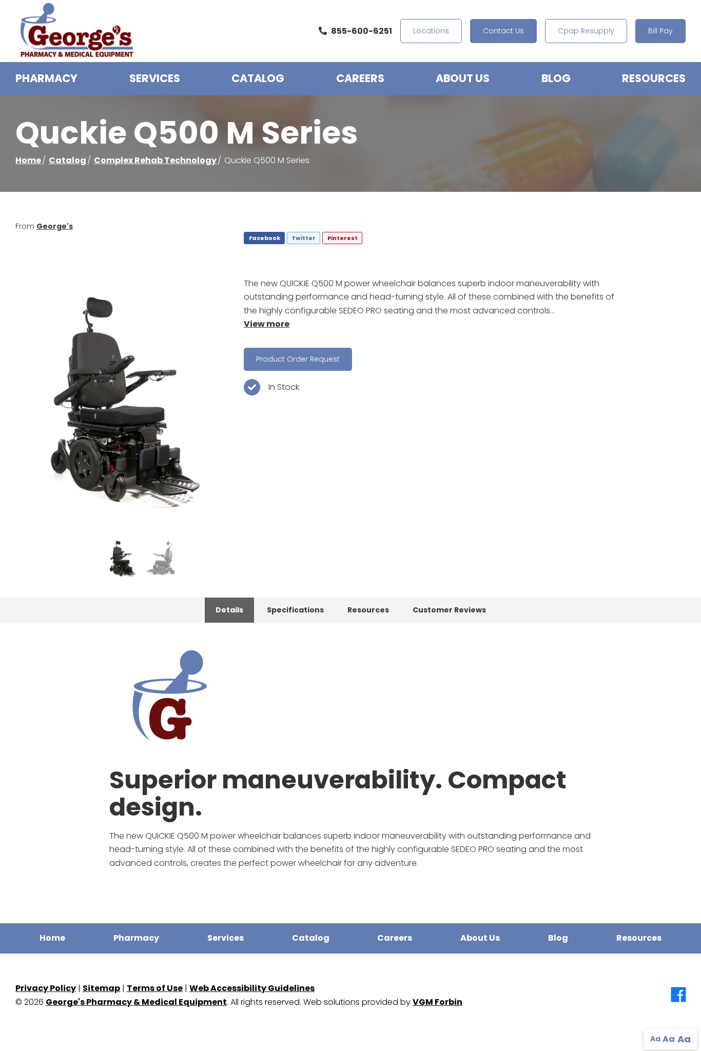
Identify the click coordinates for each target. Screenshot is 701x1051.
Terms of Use (155, 988)
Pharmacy (46, 78)
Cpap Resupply (586, 31)
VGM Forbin (437, 1002)
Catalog (257, 78)
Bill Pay (660, 31)
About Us (463, 78)
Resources (654, 78)
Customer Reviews (449, 610)
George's (54, 226)
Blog (556, 78)
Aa (655, 1039)
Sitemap (101, 988)
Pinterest (342, 238)
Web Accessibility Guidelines (252, 988)
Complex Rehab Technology (155, 160)
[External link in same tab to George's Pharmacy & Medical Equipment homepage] (77, 31)
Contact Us (503, 31)
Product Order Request (298, 359)
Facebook (264, 238)
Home (28, 160)
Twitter (303, 238)
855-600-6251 (361, 31)
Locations (431, 31)
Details (229, 610)
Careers (360, 78)
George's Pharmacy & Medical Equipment (136, 1002)
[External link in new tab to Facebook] (678, 995)
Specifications (295, 610)
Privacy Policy (45, 988)
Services (154, 78)
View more (266, 324)
